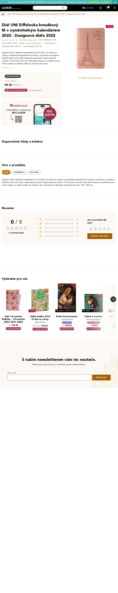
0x (17, 40)
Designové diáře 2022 (33, 43)
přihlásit (101, 377)
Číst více (5, 67)
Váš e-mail (11, 373)
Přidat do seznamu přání (92, 78)
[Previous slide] (70, 48)
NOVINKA (60, 311)
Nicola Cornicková (94, 319)
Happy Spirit (32, 40)
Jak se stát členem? (35, 90)
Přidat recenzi (100, 236)
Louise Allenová (67, 319)
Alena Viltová (40, 322)
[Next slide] (110, 48)
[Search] (63, 8)
